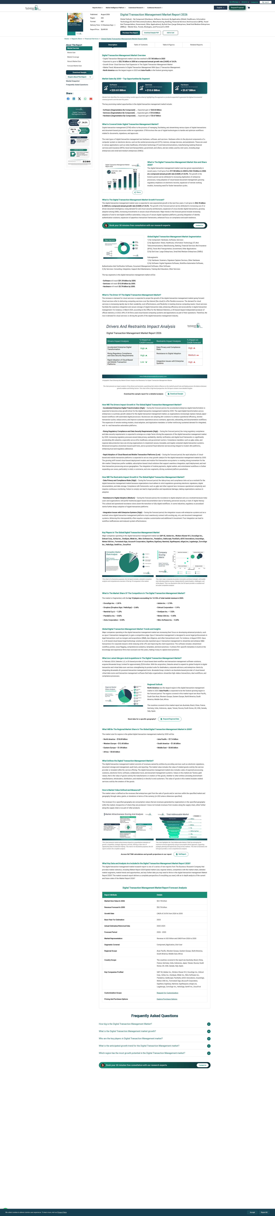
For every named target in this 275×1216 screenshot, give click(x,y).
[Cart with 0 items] (249, 8)
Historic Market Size (74, 61)
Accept (252, 1212)
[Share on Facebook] (68, 98)
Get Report (182, 854)
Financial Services (92, 39)
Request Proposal (237, 7)
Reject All (264, 1212)
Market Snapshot (72, 81)
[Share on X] (79, 98)
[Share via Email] (91, 98)
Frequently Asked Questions (77, 85)
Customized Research (135, 7)
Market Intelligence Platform (115, 7)
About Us (245, 2)
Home (66, 39)
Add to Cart (170, 33)
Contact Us (254, 2)
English (219, 7)
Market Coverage (73, 57)
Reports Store (97, 7)
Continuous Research (154, 7)
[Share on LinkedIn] (74, 98)
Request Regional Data (171, 719)
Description (112, 45)
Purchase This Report (130, 33)
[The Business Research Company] (33, 8)
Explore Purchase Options (167, 999)
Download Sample (79, 72)
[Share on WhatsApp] (85, 98)
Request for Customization (167, 993)
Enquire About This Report (77, 77)
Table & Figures (169, 45)
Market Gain (71, 52)
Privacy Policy (62, 1212)
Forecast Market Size (74, 66)
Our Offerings (233, 2)
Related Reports (196, 45)
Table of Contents (141, 45)
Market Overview (73, 48)
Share (139, 192)
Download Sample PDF (151, 33)
